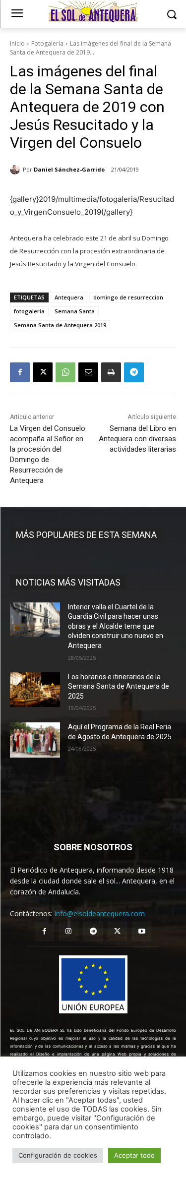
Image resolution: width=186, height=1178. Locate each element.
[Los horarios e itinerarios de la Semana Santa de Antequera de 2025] (35, 689)
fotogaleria (29, 311)
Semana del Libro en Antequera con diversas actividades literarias (137, 439)
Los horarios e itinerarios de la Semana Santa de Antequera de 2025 (118, 686)
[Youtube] (141, 931)
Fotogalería (47, 43)
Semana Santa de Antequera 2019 (60, 325)
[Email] (88, 372)
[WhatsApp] (65, 372)
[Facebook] (20, 372)
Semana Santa (75, 311)
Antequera (69, 297)
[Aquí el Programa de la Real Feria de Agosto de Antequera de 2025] (35, 739)
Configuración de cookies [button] (57, 1155)
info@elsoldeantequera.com (100, 913)
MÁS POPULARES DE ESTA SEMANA (86, 535)
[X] (43, 372)
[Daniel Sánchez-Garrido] (16, 170)
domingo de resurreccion (128, 297)
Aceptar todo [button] (134, 1155)
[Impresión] (111, 372)
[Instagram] (68, 931)
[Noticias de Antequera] (93, 11)
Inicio (17, 43)
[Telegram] (134, 372)
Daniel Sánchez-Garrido (69, 169)
